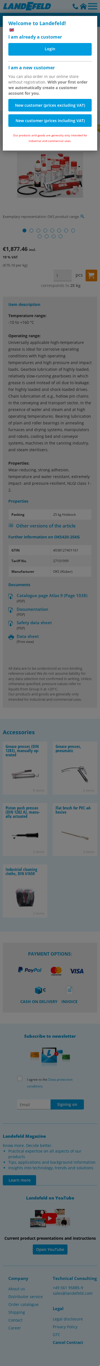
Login (50, 48)
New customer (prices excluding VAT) (50, 105)
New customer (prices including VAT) (50, 120)
